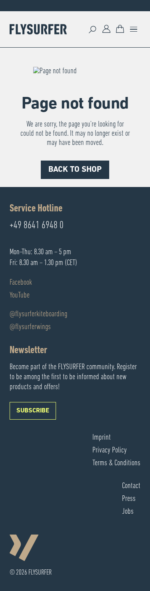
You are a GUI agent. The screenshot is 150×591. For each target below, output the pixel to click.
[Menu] (133, 29)
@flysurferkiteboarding (38, 314)
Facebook (21, 283)
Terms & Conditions (116, 463)
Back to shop (75, 170)
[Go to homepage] (38, 29)
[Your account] (106, 29)
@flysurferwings (30, 327)
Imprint (101, 438)
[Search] (93, 29)
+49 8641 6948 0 (37, 226)
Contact (131, 486)
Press (129, 499)
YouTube (20, 295)
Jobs (128, 512)
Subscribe (32, 411)
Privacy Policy (109, 450)
